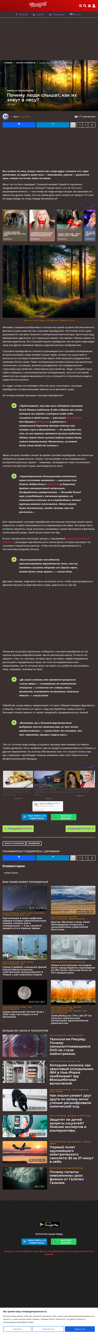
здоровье (77, 1011)
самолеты (87, 1142)
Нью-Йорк (71, 1061)
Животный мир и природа (61, 1007)
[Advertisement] (49, 38)
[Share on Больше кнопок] (73, 125)
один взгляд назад (76, 919)
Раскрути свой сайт (14, 1251)
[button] (80, 5)
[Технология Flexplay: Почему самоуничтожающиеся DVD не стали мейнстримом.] (25, 1046)
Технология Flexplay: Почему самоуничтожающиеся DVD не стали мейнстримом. (70, 1046)
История (80, 1116)
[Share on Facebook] (19, 125)
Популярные (59, 14)
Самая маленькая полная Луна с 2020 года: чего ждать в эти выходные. (23, 1014)
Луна (30, 1007)
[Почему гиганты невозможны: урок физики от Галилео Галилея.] (25, 1178)
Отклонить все (48, 1329)
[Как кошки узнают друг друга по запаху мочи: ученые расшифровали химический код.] (25, 1100)
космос (23, 913)
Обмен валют (33, 1251)
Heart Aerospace (74, 1142)
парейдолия (34, 843)
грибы (71, 1009)
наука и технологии (14, 843)
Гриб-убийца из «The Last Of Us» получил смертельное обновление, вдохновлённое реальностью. (71, 1019)
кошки (52, 1091)
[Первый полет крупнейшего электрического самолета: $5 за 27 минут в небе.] (25, 1152)
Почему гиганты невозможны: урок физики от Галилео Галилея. (67, 1177)
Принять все (80, 1329)
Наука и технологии (20, 90)
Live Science (74, 417)
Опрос (88, 1116)
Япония (59, 1091)
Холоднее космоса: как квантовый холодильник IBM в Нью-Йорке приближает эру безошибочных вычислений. (71, 1074)
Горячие (40, 14)
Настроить (17, 1329)
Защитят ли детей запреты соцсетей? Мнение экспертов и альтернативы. (68, 1125)
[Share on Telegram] (52, 125)
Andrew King (52, 484)
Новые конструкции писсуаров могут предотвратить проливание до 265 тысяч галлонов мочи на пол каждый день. (73, 969)
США (27, 915)
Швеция (53, 1143)
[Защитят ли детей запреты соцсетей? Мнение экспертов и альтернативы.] (25, 1126)
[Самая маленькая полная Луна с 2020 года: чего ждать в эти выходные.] (25, 992)
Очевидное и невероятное (13, 915)
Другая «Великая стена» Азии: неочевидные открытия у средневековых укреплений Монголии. (70, 926)
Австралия (71, 1116)
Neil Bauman (42, 421)
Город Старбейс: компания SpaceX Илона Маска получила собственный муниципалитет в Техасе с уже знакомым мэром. (25, 971)
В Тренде (23, 14)
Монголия (73, 917)
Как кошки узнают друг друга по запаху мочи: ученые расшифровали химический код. (70, 1100)
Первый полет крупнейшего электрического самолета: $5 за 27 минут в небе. (72, 1154)
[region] (49, 1321)
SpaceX (23, 962)
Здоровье (77, 1007)
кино (85, 1011)
